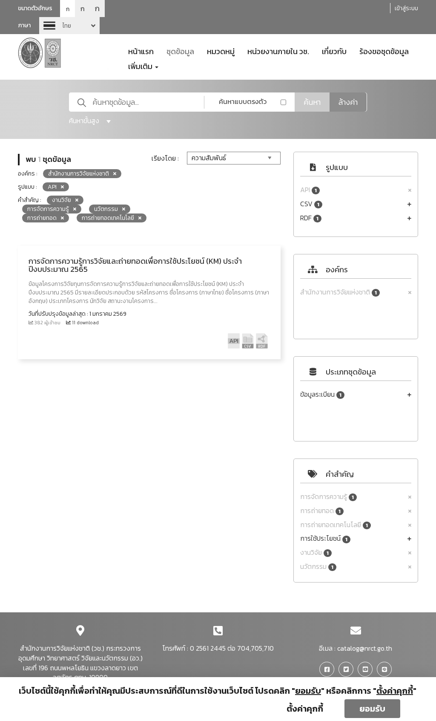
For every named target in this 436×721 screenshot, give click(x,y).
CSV (309, 204)
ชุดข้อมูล (180, 51)
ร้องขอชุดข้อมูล (384, 51)
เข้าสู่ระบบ (406, 8)
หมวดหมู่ (221, 51)
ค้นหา (312, 102)
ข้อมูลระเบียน (320, 394)
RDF (309, 218)
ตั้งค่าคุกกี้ (305, 708)
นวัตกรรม (316, 566)
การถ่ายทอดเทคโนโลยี (334, 525)
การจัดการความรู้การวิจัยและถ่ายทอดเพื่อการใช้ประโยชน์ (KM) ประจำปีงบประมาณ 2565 (135, 265)
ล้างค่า (348, 102)
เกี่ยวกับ (334, 51)
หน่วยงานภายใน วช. (278, 51)
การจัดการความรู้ (327, 497)
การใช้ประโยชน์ (323, 538)
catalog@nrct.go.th (364, 648)
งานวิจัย (314, 552)
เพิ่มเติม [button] (141, 66)
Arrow (69, 25)
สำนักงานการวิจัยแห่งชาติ (338, 292)
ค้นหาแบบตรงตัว (243, 101)
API (308, 190)
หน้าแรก (141, 51)
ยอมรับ (372, 708)
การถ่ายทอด (320, 511)
